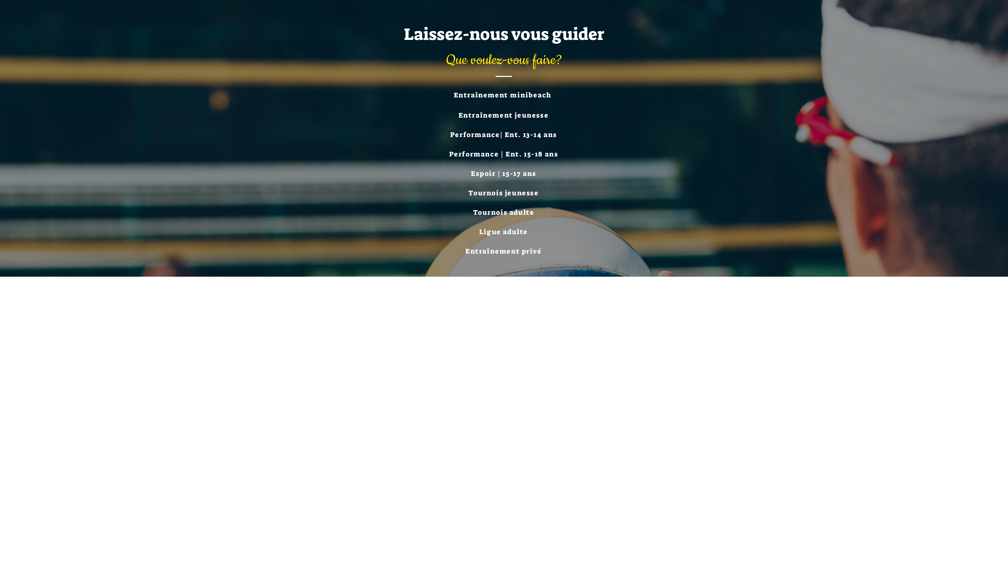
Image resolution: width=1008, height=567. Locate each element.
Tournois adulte (503, 212)
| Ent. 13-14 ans (528, 134)
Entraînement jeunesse (504, 115)
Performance (475, 134)
